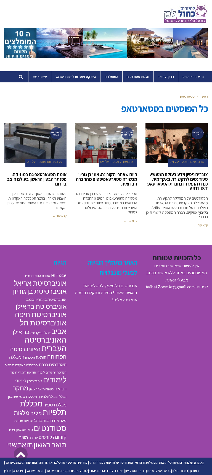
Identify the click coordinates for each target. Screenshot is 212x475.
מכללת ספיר (55, 404)
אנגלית (46, 333)
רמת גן (194, 471)
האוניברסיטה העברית (46, 344)
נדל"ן (7, 471)
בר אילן (21, 331)
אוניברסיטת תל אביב (43, 327)
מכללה (62, 396)
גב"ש (167, 471)
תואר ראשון (50, 444)
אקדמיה (35, 333)
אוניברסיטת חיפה (41, 314)
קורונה (60, 437)
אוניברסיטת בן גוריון (40, 291)
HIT (54, 275)
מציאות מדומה (23, 420)
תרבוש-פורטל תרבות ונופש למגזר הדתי (160, 462)
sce (63, 275)
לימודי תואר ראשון (41, 389)
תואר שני (20, 444)
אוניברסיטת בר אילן (41, 306)
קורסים (45, 437)
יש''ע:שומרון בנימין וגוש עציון (143, 471)
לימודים (55, 379)
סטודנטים (50, 428)
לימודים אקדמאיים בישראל (63, 471)
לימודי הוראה (36, 372)
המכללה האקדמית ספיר (21, 365)
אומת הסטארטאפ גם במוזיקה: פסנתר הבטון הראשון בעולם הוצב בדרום (37, 179)
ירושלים (51, 372)
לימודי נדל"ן (34, 381)
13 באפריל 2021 (123, 162)
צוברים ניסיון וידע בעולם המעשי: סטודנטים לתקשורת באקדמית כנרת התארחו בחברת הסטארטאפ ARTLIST (177, 181)
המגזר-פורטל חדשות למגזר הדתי (111, 462)
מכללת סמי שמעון (22, 396)
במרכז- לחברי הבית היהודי (106, 471)
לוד (85, 471)
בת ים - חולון (180, 471)
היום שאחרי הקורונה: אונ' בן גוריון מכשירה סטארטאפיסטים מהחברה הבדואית (106, 179)
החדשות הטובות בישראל (21, 462)
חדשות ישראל (35, 471)
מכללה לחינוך (47, 397)
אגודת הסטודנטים (37, 276)
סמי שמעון (24, 429)
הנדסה (62, 372)
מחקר (20, 388)
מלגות (22, 412)
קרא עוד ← (201, 225)
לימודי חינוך (18, 372)
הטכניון (30, 357)
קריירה (33, 437)
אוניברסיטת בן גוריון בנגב (46, 299)
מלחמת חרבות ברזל (50, 420)
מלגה (36, 413)
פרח (12, 430)
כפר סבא (19, 471)
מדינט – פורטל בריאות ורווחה (57, 462)
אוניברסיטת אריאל (40, 283)
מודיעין (83, 462)
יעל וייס (174, 162)
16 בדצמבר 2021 (193, 162)
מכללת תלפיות (43, 408)
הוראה (41, 357)
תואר (23, 437)
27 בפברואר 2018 (50, 162)
